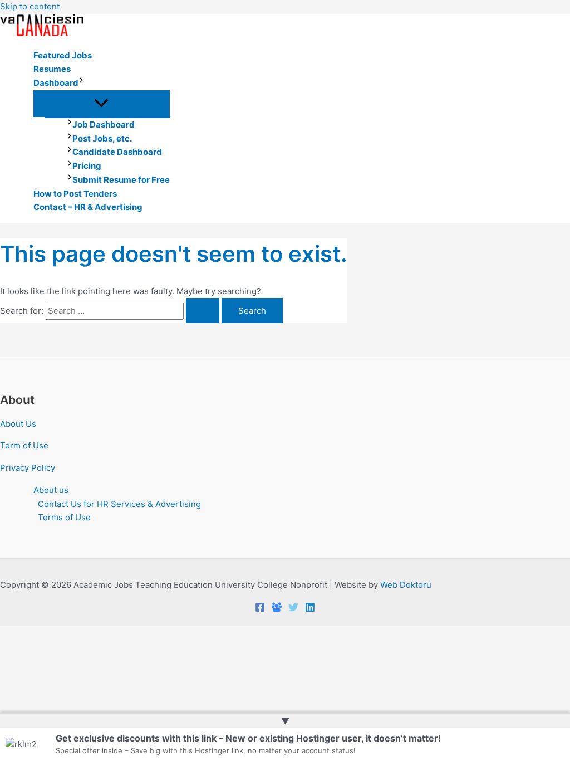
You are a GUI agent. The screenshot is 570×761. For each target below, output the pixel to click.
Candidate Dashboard (117, 152)
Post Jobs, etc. (102, 138)
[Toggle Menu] (101, 103)
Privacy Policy (27, 467)
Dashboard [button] (55, 82)
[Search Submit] (202, 310)
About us (50, 490)
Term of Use (24, 445)
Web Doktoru (405, 584)
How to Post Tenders (75, 193)
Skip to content (30, 6)
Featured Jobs (62, 55)
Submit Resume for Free (121, 179)
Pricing (86, 165)
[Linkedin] (310, 609)
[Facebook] (260, 609)
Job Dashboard (103, 124)
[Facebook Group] (277, 609)
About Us (18, 423)
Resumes (52, 69)
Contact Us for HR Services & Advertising (119, 504)
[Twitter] (293, 609)
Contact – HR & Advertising (87, 207)
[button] (81, 83)
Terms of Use (64, 517)
